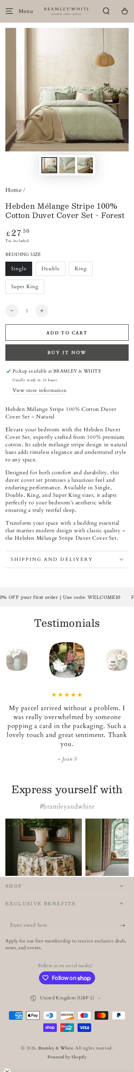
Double (53, 270)
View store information (39, 390)
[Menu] (9, 11)
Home (13, 190)
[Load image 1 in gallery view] (49, 165)
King (83, 270)
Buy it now (67, 352)
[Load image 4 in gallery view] (67, 165)
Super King (25, 288)
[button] (106, 11)
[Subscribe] (124, 925)
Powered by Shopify (67, 1057)
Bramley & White (55, 1048)
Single (21, 270)
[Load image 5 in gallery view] (85, 165)
